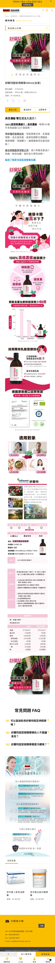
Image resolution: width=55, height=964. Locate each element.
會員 (34, 962)
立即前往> (27, 4)
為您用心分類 (14, 28)
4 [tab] (20, 75)
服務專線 (7, 962)
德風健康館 (11, 10)
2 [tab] (14, 75)
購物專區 (14, 16)
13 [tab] (43, 75)
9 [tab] (32, 75)
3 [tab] (17, 75)
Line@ (20, 962)
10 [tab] (35, 75)
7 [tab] (27, 75)
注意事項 (42, 109)
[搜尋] (52, 10)
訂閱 (41, 925)
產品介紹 (12, 109)
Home (7, 16)
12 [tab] (40, 75)
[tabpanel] (27, 56)
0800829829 (14, 935)
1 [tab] (12, 75)
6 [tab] (25, 75)
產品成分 (27, 109)
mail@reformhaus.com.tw (20, 941)
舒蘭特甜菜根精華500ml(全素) (30, 16)
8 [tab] (30, 75)
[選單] (47, 10)
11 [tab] (37, 75)
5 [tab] (22, 75)
